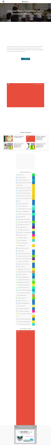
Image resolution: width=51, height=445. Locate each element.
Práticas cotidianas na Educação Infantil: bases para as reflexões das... (41, 138)
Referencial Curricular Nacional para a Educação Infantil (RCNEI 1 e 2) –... (19, 145)
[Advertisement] (25, 35)
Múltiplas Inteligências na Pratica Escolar (19, 137)
